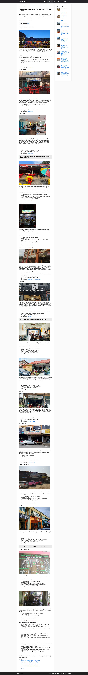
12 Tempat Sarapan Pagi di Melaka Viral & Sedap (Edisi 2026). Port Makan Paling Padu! (64, 18)
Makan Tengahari (57, 1)
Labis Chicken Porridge (32, 389)
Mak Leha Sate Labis (31, 200)
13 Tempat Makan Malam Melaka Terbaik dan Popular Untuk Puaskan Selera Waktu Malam (65, 74)
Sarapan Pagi (64, 1)
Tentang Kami (54, 673)
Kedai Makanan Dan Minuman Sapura (34, 279)
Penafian (69, 673)
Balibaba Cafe (30, 153)
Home (45, 1)
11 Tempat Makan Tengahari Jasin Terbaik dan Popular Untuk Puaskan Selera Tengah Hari (65, 25)
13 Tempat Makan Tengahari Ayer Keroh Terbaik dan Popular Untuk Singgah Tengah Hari (65, 32)
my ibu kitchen (30, 111)
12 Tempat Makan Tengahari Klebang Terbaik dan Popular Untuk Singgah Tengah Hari (65, 46)
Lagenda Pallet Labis (31, 543)
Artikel (50, 673)
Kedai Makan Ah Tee (31, 462)
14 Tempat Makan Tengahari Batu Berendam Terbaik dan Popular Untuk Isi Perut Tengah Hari (65, 67)
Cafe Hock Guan (30, 354)
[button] (68, 1)
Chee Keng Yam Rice (31, 421)
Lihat (28, 23)
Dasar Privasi (65, 673)
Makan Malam (50, 1)
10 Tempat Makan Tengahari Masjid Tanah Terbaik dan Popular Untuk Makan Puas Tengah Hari (65, 53)
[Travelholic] (23, 1)
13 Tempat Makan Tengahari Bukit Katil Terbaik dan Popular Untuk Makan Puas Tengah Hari (64, 39)
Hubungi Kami (59, 673)
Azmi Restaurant (30, 67)
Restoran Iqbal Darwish (32, 587)
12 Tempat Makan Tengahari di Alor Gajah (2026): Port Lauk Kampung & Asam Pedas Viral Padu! (65, 11)
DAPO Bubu (30, 316)
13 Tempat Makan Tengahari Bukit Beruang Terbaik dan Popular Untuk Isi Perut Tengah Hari (65, 60)
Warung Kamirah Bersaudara (32, 620)
